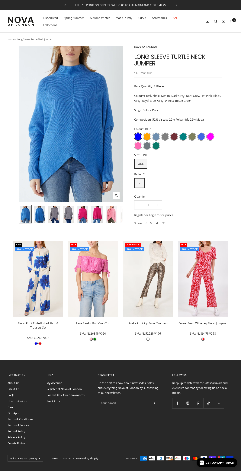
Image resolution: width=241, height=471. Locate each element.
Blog (10, 407)
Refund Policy (16, 431)
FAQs (11, 395)
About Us (13, 383)
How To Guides (17, 401)
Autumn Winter (100, 18)
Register (139, 215)
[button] (217, 462)
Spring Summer (74, 18)
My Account (54, 383)
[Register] (153, 403)
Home (11, 39)
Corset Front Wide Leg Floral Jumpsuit (202, 323)
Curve (142, 18)
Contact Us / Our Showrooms (66, 395)
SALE (176, 18)
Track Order (54, 401)
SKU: (30, 338)
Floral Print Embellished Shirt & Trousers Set (38, 325)
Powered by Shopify (87, 458)
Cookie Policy (16, 443)
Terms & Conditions (20, 419)
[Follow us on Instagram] (188, 403)
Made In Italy (124, 18)
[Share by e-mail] (163, 223)
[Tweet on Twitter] (157, 223)
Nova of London (145, 47)
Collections (50, 25)
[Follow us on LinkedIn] (219, 403)
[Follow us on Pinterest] (198, 403)
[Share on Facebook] (146, 223)
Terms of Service (18, 425)
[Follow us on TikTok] (208, 403)
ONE (141, 163)
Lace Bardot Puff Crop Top (93, 323)
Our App (13, 413)
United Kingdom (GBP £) (23, 458)
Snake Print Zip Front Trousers (148, 323)
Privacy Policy (16, 437)
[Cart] (231, 21)
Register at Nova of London (64, 389)
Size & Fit (13, 389)
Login (152, 215)
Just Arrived (50, 18)
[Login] (223, 21)
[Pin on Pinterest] (151, 223)
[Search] (215, 21)
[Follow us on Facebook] (177, 403)
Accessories (159, 18)
